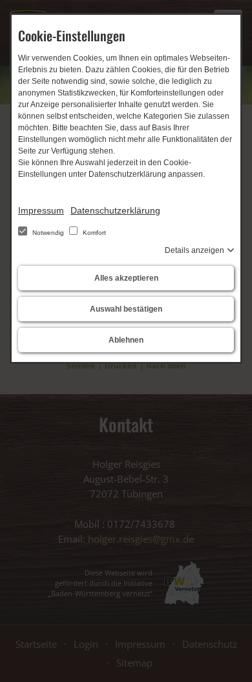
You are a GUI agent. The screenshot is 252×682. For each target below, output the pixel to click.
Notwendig (48, 232)
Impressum (41, 210)
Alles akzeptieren (126, 278)
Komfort (93, 232)
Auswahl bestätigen (126, 309)
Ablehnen (126, 340)
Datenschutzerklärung (115, 210)
